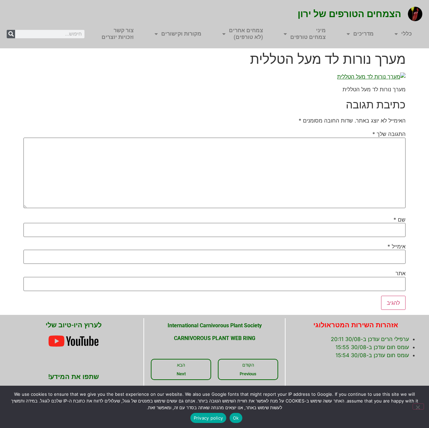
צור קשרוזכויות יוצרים (118, 33)
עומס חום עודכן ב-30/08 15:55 (372, 347)
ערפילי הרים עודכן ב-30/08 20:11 (370, 339)
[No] (418, 406)
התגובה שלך (389, 134)
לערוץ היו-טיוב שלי (74, 325)
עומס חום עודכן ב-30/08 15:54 (372, 355)
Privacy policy (208, 418)
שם (399, 219)
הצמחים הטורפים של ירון (349, 13)
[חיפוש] (11, 34)
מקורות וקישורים (181, 34)
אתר (400, 273)
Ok (236, 418)
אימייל (396, 246)
